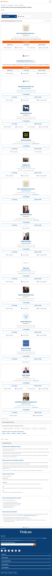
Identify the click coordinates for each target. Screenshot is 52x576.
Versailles (3, 433)
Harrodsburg (13, 433)
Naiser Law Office (26, 241)
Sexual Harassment (42, 428)
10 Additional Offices (35, 194)
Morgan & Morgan (26, 140)
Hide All (6, 439)
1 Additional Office (36, 219)
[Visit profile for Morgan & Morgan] (26, 135)
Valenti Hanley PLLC (26, 321)
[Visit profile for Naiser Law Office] (26, 236)
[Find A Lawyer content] (50, 558)
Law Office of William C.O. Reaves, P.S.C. (26, 402)
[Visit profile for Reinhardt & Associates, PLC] (26, 81)
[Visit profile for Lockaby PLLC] (26, 160)
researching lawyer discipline (29, 515)
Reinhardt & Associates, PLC (26, 86)
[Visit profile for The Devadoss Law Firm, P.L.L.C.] (26, 55)
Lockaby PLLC (26, 165)
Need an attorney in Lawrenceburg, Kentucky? (13, 460)
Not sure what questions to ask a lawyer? (11, 497)
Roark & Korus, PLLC (26, 113)
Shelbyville (19, 433)
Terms (2, 573)
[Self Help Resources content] (50, 561)
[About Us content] (50, 554)
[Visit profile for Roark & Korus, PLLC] (26, 108)
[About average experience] (47, 47)
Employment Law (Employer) (8, 428)
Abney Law (26, 268)
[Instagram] (12, 551)
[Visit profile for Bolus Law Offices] (26, 343)
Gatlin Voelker (26, 375)
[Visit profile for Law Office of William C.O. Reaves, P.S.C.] (26, 397)
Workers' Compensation (26, 428)
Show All (2, 439)
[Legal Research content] (50, 564)
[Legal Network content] (50, 567)
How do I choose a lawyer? (8, 473)
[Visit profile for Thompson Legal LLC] (26, 209)
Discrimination (34, 428)
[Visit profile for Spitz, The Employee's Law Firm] (26, 28)
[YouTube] (5, 551)
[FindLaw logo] (5, 2)
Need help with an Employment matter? (11, 446)
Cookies (15, 573)
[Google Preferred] (19, 551)
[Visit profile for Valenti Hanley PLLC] (26, 316)
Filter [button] (3, 10)
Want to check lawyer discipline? (9, 511)
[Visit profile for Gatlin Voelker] (26, 370)
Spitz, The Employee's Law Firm (25, 33)
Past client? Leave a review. (26, 88)
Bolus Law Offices (26, 348)
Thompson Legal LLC (26, 214)
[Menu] (1, 2)
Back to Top (26, 527)
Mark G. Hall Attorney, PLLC (26, 295)
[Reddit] (16, 551)
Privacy (6, 573)
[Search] (50, 1)
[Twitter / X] (9, 551)
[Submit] (35, 544)
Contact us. (45, 538)
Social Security (17, 428)
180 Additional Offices (35, 143)
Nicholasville (24, 433)
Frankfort (8, 433)
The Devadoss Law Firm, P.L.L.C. (25, 60)
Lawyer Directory (3, 5)
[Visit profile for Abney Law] (26, 263)
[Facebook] (2, 551)
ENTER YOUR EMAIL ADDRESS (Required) (8, 542)
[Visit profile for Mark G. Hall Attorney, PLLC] (26, 289)
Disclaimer (11, 573)
